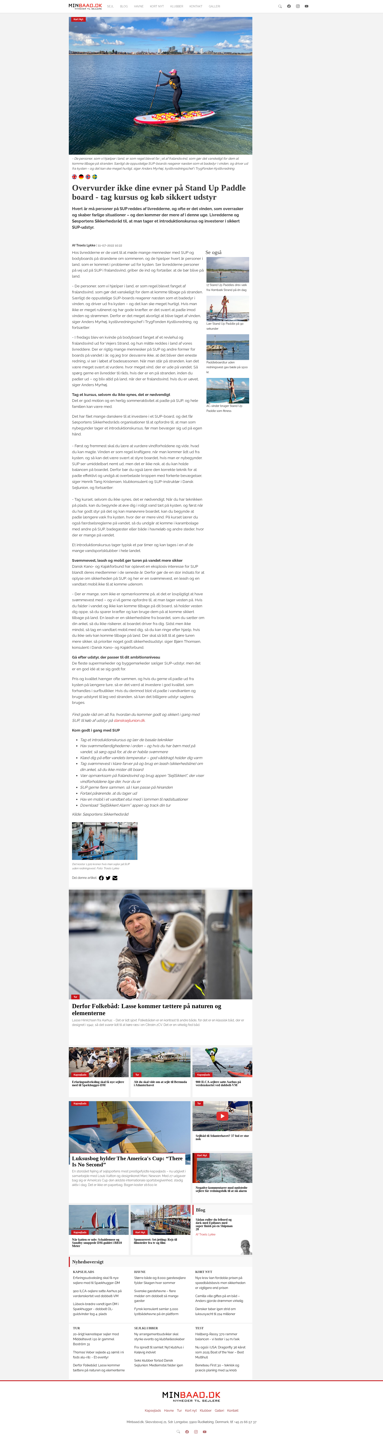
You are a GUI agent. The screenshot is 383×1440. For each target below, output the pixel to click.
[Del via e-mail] (115, 877)
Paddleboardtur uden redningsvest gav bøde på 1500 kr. (227, 367)
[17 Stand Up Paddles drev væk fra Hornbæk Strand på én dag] (227, 270)
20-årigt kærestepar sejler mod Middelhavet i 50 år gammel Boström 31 (96, 1339)
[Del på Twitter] (108, 877)
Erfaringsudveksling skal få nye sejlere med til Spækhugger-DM (98, 1083)
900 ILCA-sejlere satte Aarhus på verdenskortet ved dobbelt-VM (218, 1083)
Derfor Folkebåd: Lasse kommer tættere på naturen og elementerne (146, 1009)
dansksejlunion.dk (129, 720)
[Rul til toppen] (377, 1434)
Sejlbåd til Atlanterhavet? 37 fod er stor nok (222, 1137)
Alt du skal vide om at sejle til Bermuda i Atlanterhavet (160, 1083)
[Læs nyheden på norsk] (88, 176)
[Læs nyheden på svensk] (94, 176)
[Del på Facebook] (101, 877)
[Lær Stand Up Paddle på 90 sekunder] (227, 308)
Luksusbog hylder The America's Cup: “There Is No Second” (127, 1161)
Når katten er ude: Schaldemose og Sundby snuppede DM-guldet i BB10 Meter (97, 1243)
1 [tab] (161, 159)
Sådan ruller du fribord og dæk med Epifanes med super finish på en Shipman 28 (214, 1224)
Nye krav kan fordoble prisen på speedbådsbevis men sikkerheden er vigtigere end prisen (220, 1283)
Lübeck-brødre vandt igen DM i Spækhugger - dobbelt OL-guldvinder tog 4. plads (96, 1309)
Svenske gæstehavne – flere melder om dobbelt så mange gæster (156, 1296)
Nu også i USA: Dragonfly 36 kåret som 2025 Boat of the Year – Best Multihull (220, 1352)
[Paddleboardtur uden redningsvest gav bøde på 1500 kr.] (227, 347)
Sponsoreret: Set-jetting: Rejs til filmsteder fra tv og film (155, 1241)
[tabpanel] (160, 94)
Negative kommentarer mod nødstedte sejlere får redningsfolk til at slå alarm (221, 1189)
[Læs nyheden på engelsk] (74, 176)
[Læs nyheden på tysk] (81, 176)
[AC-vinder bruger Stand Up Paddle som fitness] (227, 391)
